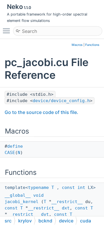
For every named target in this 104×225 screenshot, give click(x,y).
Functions (92, 45)
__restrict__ (67, 201)
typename (38, 187)
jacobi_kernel (21, 201)
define (15, 146)
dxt (66, 208)
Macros (77, 45)
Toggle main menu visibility (7, 30)
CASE (10, 152)
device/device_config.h (61, 100)
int (81, 187)
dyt (45, 214)
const (68, 187)
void (38, 195)
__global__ (18, 195)
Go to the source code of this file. (41, 112)
